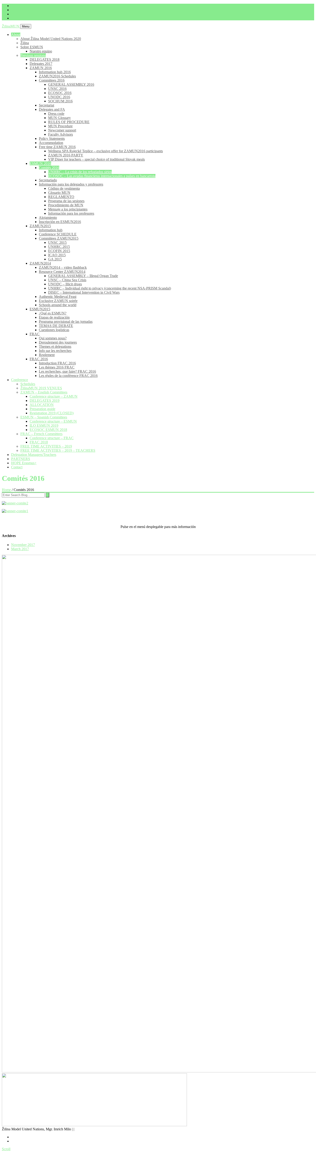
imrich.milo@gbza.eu (27, 6)
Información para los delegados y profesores (71, 184)
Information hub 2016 (55, 72)
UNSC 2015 (57, 242)
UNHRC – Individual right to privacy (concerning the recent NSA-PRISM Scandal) (109, 288)
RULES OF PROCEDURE (69, 122)
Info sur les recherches (55, 351)
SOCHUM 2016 (60, 101)
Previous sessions (33, 55)
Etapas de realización (54, 317)
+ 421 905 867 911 (25, 10)
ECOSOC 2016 (59, 93)
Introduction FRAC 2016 (57, 363)
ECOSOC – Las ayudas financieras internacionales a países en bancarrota (101, 176)
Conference (19, 380)
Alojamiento (48, 218)
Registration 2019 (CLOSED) (52, 413)
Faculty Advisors (60, 134)
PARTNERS (20, 459)
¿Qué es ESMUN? (52, 313)
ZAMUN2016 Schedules (57, 76)
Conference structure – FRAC (52, 438)
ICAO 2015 (57, 255)
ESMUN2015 (40, 309)
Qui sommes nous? (53, 338)
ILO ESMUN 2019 (44, 425)
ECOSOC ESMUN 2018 (48, 430)
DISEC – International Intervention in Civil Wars (84, 292)
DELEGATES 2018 (44, 59)
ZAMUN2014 (40, 263)
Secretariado (48, 180)
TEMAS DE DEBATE (56, 326)
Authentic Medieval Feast (57, 297)
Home (6, 490)
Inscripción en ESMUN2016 (60, 222)
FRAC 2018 (39, 442)
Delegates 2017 (41, 64)
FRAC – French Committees (41, 434)
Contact (16, 467)
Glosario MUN (59, 193)
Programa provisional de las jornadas (66, 321)
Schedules (27, 384)
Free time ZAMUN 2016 (57, 147)
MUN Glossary (59, 118)
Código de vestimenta (64, 188)
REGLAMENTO (61, 197)
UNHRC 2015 (59, 247)
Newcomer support (62, 130)
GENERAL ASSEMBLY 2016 (71, 84)
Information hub (50, 230)
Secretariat (46, 105)
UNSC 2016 (57, 89)
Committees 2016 (52, 80)
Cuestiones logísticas (54, 330)
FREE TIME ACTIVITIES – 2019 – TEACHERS (57, 450)
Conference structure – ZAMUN (53, 396)
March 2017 (20, 549)
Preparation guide (42, 409)
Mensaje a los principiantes (67, 209)
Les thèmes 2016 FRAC (56, 367)
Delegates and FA (52, 109)
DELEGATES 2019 (44, 401)
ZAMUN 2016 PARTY (65, 155)
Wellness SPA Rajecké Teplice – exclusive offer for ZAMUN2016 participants (105, 151)
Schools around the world (57, 305)
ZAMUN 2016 (41, 68)
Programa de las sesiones (66, 201)
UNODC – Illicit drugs (65, 284)
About (15, 35)
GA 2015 (55, 259)
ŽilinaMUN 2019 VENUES (41, 388)
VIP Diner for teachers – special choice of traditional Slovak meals (96, 159)
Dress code (56, 114)
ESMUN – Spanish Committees (43, 417)
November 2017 (23, 545)
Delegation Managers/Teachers (33, 455)
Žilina (24, 43)
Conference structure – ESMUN (53, 421)
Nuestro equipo (41, 51)
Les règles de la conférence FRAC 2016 (68, 376)
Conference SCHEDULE (58, 234)
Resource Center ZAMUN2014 (62, 272)
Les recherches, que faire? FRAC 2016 (67, 371)
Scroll (6, 1149)
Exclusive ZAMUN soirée (58, 301)
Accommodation (51, 143)
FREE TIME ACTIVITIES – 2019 (46, 446)
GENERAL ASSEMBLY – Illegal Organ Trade (83, 276)
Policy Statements (52, 138)
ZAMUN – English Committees (43, 392)
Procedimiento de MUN (65, 205)
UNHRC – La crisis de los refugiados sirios (80, 172)
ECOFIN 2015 (59, 251)
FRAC (35, 334)
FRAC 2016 (39, 359)
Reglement (47, 355)
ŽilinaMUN (11, 26)
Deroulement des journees (58, 342)
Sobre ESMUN (31, 47)
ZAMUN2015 (40, 226)
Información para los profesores (71, 213)
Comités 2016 (49, 168)
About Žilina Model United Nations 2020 (50, 39)
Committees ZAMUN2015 (58, 238)
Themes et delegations (55, 346)
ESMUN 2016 (40, 163)
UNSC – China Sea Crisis (67, 280)
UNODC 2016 (59, 97)
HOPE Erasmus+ (24, 463)
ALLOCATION (42, 405)
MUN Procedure (60, 126)
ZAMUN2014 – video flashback (63, 267)
